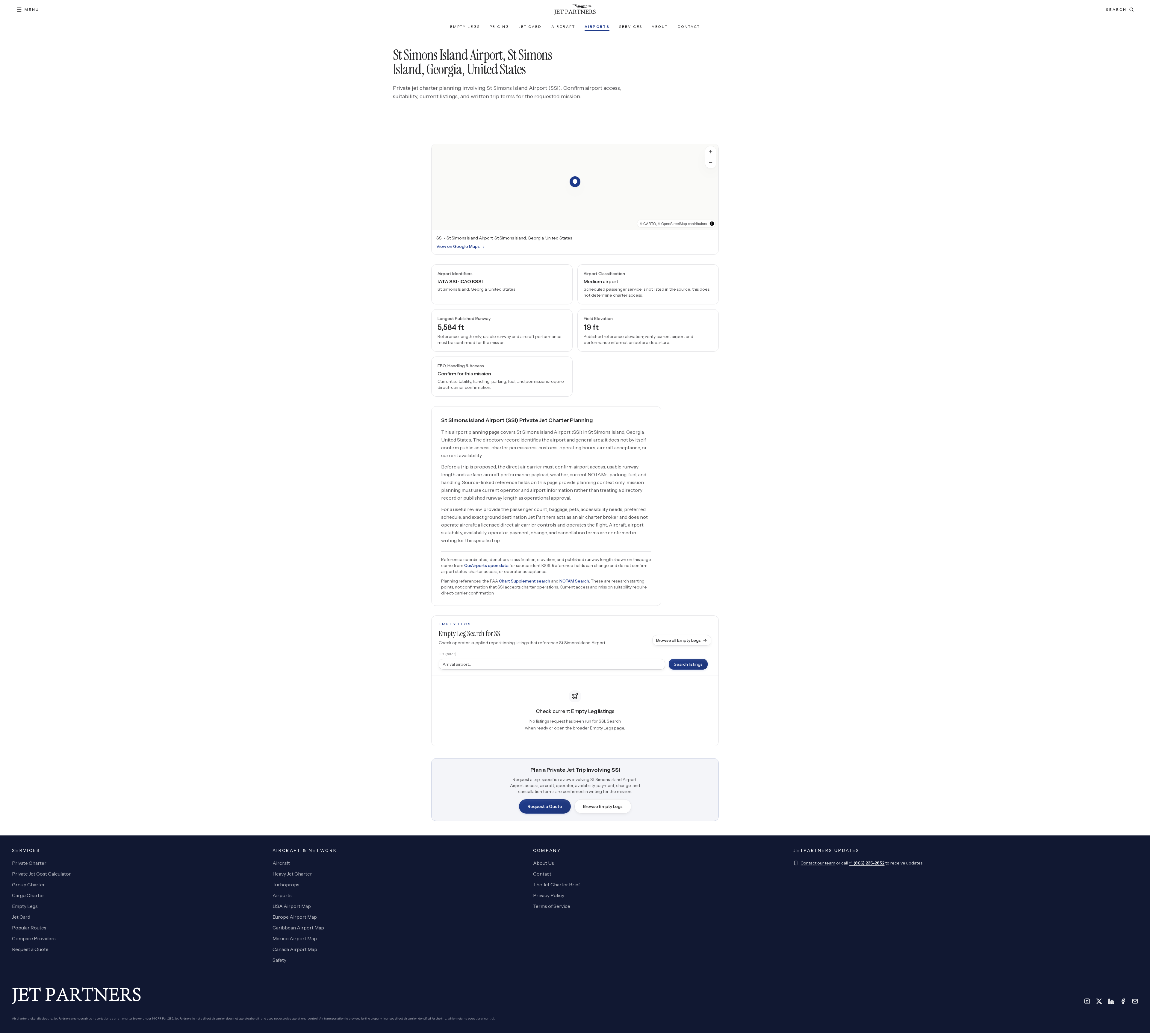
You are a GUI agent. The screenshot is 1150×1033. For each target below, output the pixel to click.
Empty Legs (465, 26)
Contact (688, 26)
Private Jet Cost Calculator (41, 874)
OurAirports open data (486, 565)
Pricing (499, 26)
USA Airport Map (292, 906)
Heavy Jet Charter (292, 874)
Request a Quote (545, 806)
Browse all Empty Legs (678, 640)
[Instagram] (1087, 1001)
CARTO (649, 223)
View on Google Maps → (460, 246)
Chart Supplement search (524, 581)
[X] (1099, 1001)
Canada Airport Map (295, 949)
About (660, 26)
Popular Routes (29, 928)
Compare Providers (34, 938)
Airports (597, 26)
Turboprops (286, 885)
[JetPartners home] (575, 9)
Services (630, 26)
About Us (543, 863)
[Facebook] (1123, 1001)
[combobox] (552, 664)
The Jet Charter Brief (556, 885)
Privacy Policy (548, 895)
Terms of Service (551, 906)
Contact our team (818, 863)
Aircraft (563, 26)
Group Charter (28, 885)
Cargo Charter (28, 895)
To (447, 654)
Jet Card (530, 26)
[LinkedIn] (1111, 1001)
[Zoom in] (710, 151)
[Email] (1135, 1001)
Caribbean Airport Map (298, 928)
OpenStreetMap (674, 223)
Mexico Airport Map (295, 938)
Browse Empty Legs (603, 806)
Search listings (688, 664)
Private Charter (29, 863)
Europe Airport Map (295, 917)
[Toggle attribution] (711, 223)
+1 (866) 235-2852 (866, 863)
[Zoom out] (710, 162)
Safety (279, 960)
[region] (575, 187)
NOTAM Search (574, 581)
